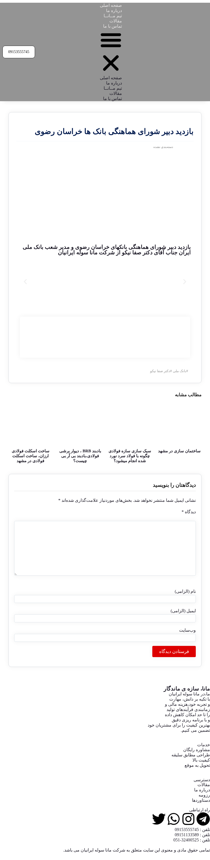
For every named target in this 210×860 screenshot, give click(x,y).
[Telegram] (203, 819)
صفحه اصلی (111, 5)
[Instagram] (188, 819)
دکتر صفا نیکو (160, 371)
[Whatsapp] (173, 819)
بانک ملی (179, 371)
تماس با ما (112, 26)
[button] (111, 52)
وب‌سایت (187, 630)
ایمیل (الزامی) (183, 610)
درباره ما (114, 10)
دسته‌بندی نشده (163, 146)
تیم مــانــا (113, 15)
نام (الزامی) (185, 591)
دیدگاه (189, 511)
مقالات (115, 21)
